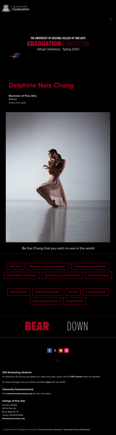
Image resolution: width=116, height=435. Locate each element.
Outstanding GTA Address (90, 266)
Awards (73, 292)
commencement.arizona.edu (19, 393)
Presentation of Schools (21, 275)
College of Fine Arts (13, 401)
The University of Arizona (50, 429)
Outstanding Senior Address (62, 275)
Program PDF (74, 301)
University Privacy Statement (76, 429)
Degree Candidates (47, 292)
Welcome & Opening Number (47, 266)
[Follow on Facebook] (49, 350)
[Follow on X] (55, 350)
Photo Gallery (18, 292)
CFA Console (76, 376)
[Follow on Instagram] (66, 350)
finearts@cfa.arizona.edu (13, 418)
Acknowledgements (45, 301)
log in (48, 382)
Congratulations (96, 292)
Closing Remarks (98, 275)
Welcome (15, 266)
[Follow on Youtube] (61, 350)
